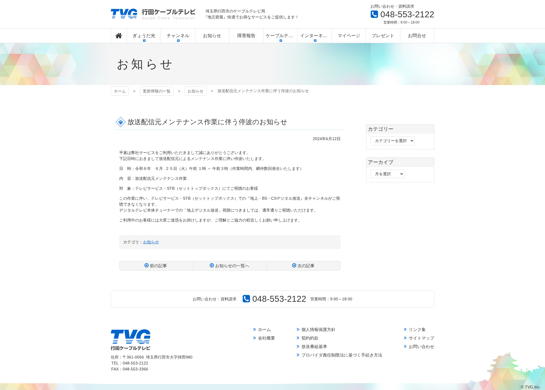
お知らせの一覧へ (232, 265)
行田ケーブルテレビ (153, 14)
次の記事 (306, 265)
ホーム (120, 91)
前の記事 (158, 265)
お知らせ (196, 91)
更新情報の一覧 (157, 91)
